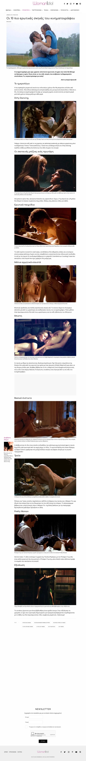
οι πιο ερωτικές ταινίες (28, 626)
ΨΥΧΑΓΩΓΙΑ (15, 14)
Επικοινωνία (12, 752)
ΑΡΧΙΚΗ (6, 752)
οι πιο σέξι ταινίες (41, 626)
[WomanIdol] (43, 4)
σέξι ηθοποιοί (51, 626)
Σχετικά (19, 752)
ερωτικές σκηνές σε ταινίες (59, 622)
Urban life (9, 14)
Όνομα (27, 717)
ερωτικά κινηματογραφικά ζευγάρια (42, 622)
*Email (26, 722)
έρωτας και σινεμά (27, 622)
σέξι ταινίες (61, 626)
